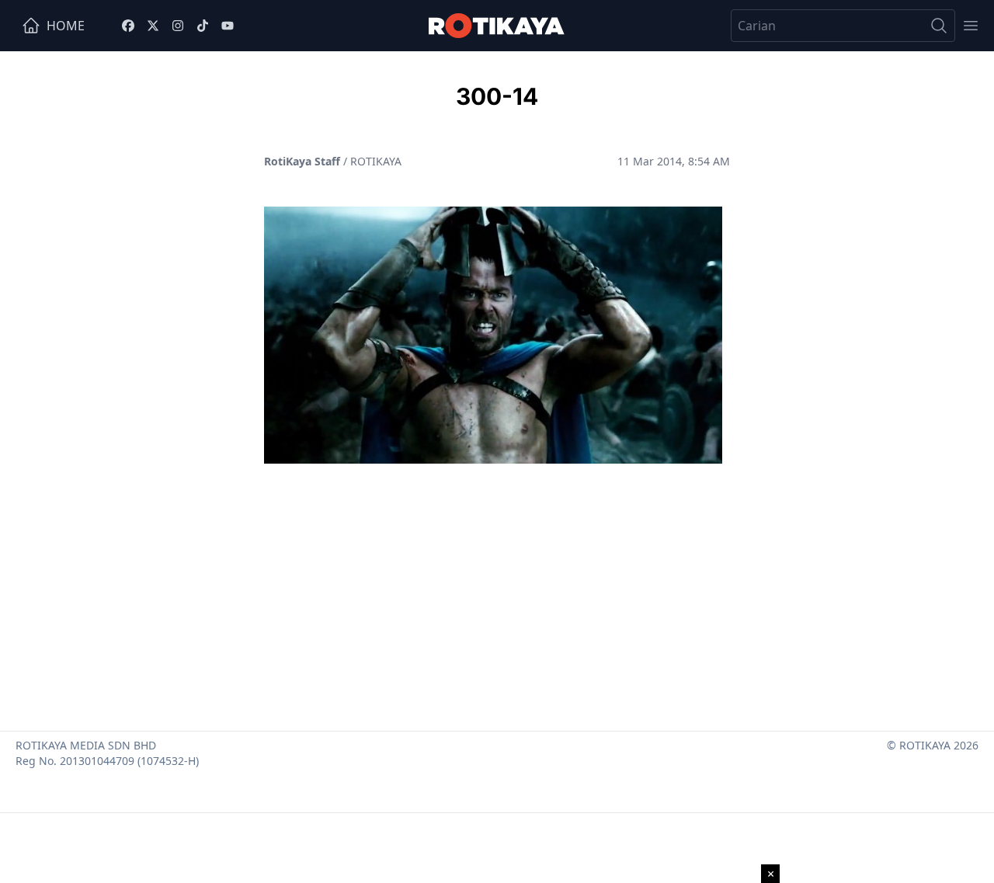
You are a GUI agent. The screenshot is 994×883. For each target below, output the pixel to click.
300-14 (497, 96)
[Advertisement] (497, 591)
